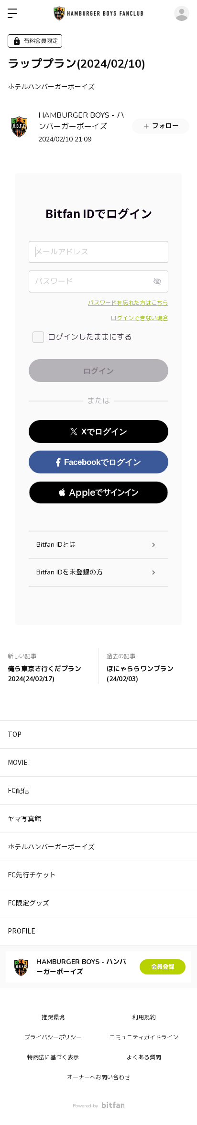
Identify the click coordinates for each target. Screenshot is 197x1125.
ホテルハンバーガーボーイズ (51, 86)
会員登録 (162, 967)
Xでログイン (104, 431)
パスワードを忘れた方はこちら (128, 303)
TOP (15, 734)
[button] (98, 492)
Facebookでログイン (102, 462)
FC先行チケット (32, 874)
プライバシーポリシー (53, 1037)
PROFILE (21, 930)
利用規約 (143, 1017)
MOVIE (18, 762)
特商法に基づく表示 (53, 1057)
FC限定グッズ (28, 902)
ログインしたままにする (90, 337)
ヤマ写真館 (24, 818)
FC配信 (18, 790)
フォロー (165, 126)
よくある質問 (144, 1057)
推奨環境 (53, 1017)
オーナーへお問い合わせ (98, 1077)
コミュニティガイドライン (143, 1037)
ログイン (181, 13)
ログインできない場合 (139, 318)
